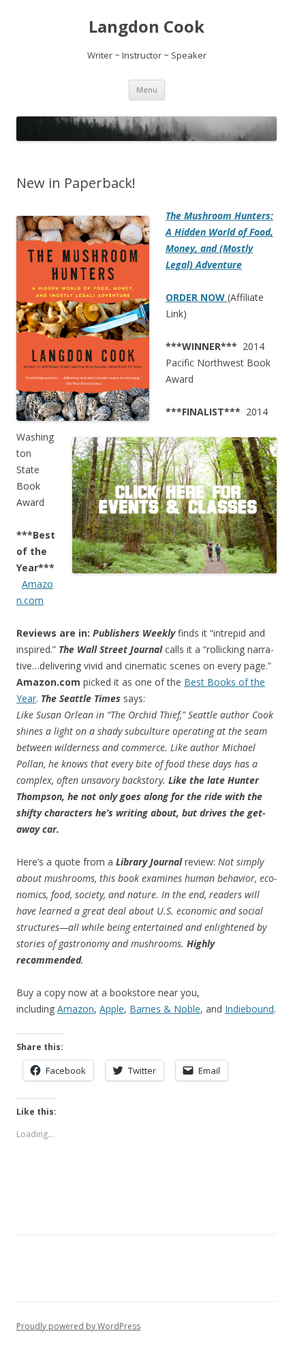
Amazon (75, 1008)
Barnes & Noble (164, 1008)
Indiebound (249, 1008)
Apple (111, 1008)
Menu (146, 89)
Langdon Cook (146, 26)
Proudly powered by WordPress (78, 1326)
